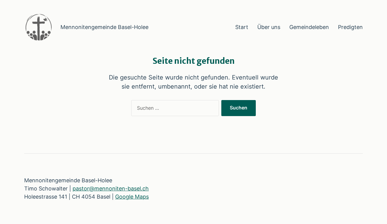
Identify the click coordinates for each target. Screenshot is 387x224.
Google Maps (132, 196)
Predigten (350, 27)
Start (241, 27)
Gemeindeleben (309, 27)
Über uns (268, 27)
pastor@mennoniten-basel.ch (111, 188)
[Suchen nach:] (174, 109)
